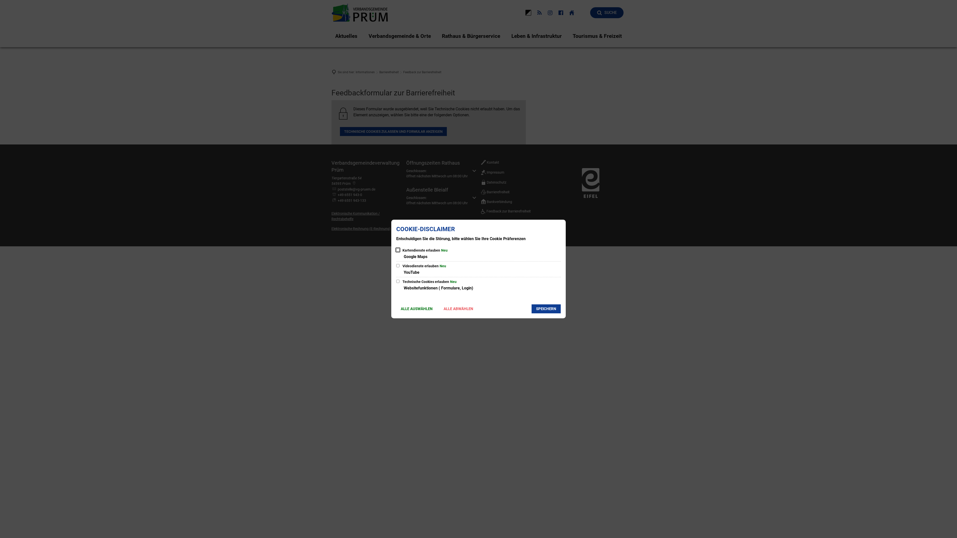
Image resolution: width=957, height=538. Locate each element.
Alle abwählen (458, 309)
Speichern (546, 309)
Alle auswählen (417, 309)
